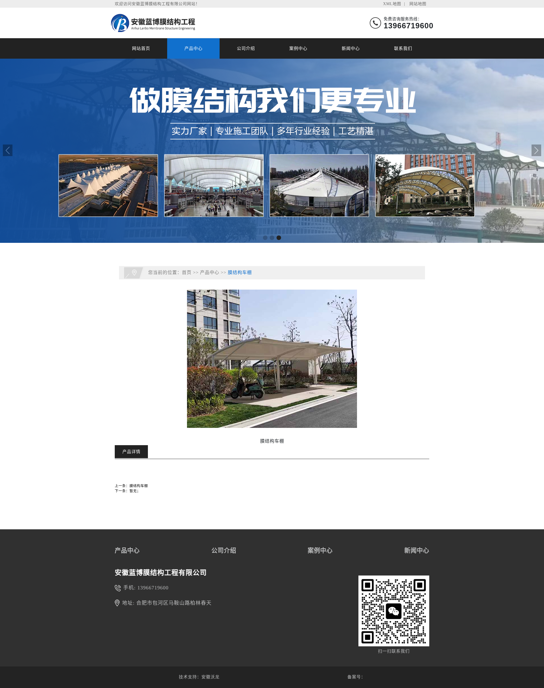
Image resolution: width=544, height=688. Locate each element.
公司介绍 (246, 48)
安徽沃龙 (210, 677)
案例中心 (298, 48)
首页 (187, 272)
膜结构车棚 (240, 272)
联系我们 (403, 48)
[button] (265, 237)
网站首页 (141, 48)
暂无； (135, 491)
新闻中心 (351, 48)
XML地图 (392, 3)
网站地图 (417, 3)
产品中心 (193, 48)
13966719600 (153, 588)
